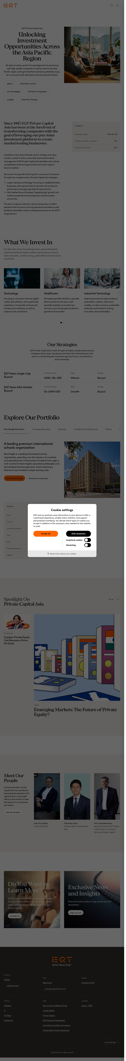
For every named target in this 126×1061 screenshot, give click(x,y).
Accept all (45, 533)
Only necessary (78, 533)
